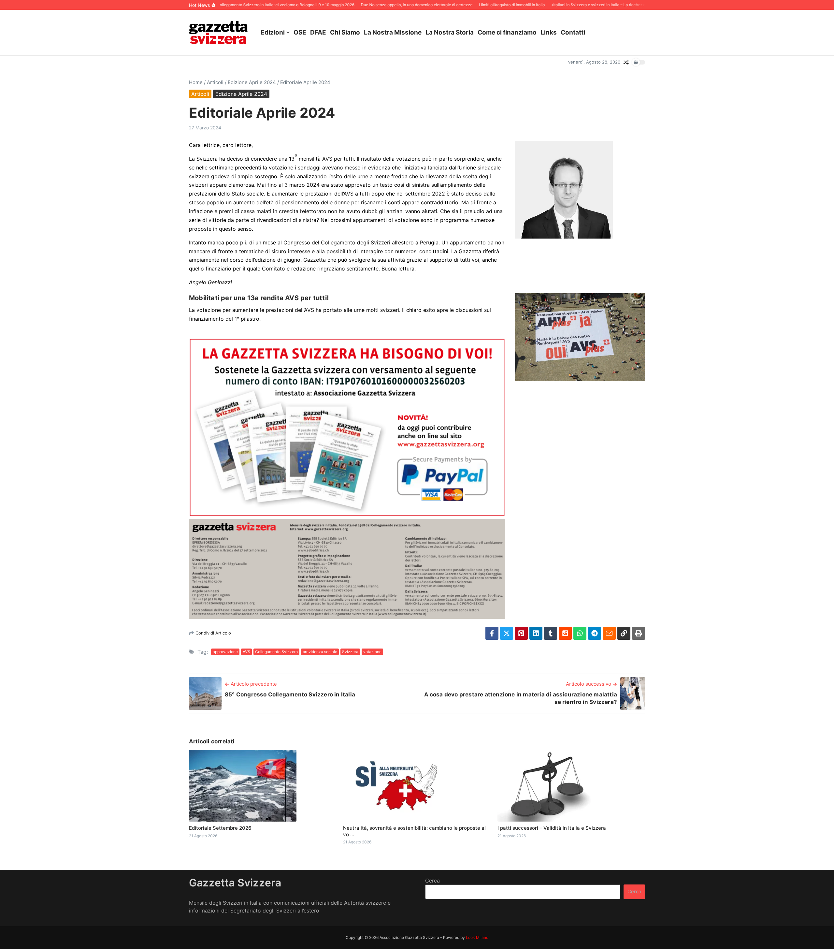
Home (196, 82)
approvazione (225, 651)
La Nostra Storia (449, 32)
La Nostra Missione (393, 32)
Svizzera (350, 651)
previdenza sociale (320, 651)
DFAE (318, 32)
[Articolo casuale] (626, 62)
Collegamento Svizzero (276, 651)
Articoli (215, 82)
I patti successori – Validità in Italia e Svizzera (551, 828)
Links (548, 32)
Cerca (432, 880)
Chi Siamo (345, 32)
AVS (246, 651)
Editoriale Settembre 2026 (220, 828)
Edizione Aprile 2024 (252, 82)
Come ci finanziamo (507, 32)
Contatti (573, 32)
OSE (300, 32)
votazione (372, 651)
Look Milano (477, 937)
